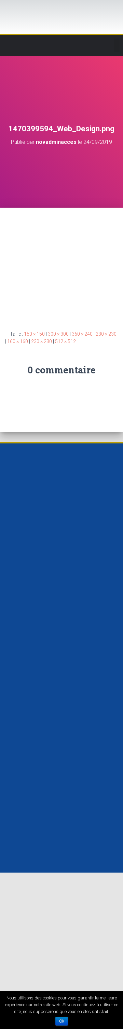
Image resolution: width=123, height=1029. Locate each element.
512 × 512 (65, 341)
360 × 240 (82, 334)
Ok (61, 1021)
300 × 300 (58, 334)
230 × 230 (106, 334)
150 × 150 (34, 334)
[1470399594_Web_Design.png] (61, 263)
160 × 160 (17, 341)
